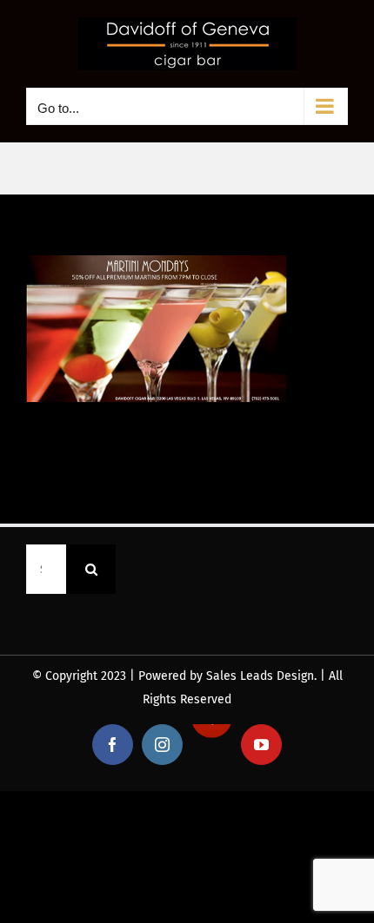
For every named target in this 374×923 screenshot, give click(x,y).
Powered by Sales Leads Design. (227, 676)
